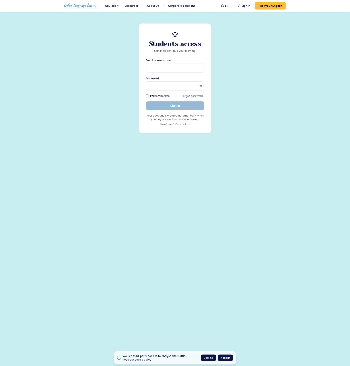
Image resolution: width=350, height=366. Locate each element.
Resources (132, 6)
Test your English (270, 6)
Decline (208, 358)
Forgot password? (193, 96)
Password (152, 78)
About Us (153, 6)
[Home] (80, 6)
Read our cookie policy (137, 359)
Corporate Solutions (181, 6)
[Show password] (200, 85)
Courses (110, 6)
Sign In (246, 6)
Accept (225, 358)
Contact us (182, 124)
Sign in (175, 106)
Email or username (158, 60)
